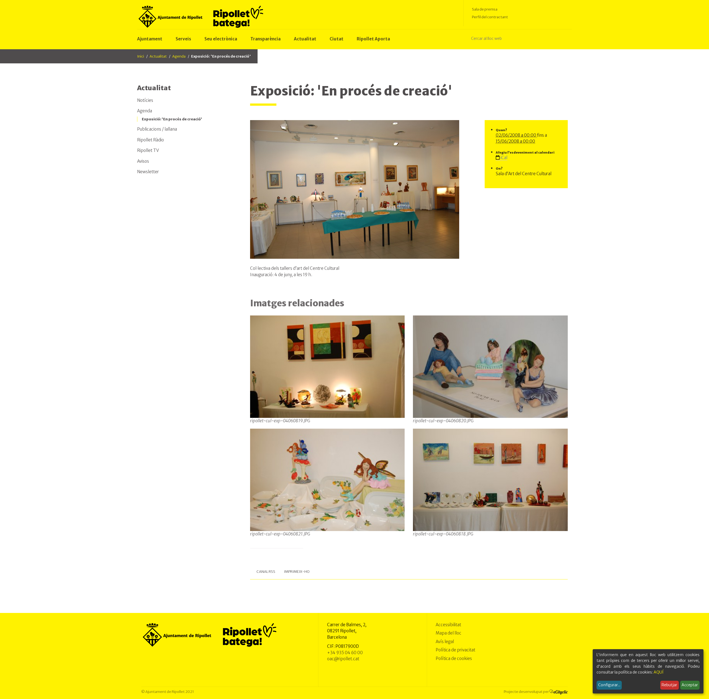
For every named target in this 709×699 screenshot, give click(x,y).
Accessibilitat (448, 624)
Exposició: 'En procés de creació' (172, 119)
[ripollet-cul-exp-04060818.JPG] (490, 479)
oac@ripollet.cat (343, 658)
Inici (140, 56)
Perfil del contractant (490, 17)
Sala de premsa (484, 9)
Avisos (143, 161)
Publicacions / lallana (157, 129)
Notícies (145, 100)
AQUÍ (659, 672)
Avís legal (445, 641)
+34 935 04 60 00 (345, 652)
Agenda (179, 56)
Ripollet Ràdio (150, 140)
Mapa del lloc (448, 633)
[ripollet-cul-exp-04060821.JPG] (327, 479)
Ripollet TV (148, 150)
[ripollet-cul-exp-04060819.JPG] (327, 366)
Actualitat (158, 56)
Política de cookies (454, 658)
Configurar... (609, 684)
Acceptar (690, 684)
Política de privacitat (455, 650)
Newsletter (148, 171)
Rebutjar (669, 684)
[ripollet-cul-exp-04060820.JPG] (490, 366)
